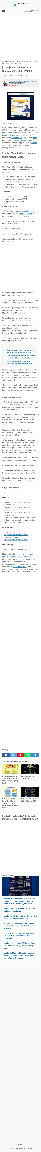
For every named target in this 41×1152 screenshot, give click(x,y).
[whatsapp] (27, 755)
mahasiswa (20, 140)
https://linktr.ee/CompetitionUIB (16, 535)
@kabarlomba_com (29, 211)
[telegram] (35, 755)
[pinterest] (20, 755)
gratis (35, 138)
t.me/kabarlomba (25, 214)
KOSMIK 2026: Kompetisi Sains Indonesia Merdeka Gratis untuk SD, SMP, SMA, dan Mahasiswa (19, 925)
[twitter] (13, 755)
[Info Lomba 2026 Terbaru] (20, 4)
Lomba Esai (6, 135)
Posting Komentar (21, 75)
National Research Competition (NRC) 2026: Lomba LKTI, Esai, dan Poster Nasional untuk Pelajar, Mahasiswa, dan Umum (20, 901)
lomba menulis (16, 138)
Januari (34, 143)
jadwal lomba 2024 (19, 567)
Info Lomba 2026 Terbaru (23, 1149)
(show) (14, 123)
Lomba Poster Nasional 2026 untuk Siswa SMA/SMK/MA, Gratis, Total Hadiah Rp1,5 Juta (19, 945)
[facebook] (6, 755)
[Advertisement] (20, 37)
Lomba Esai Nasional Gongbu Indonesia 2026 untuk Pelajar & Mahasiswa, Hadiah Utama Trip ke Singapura (19, 955)
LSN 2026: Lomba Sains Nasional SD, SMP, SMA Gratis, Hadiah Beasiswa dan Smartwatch (20, 935)
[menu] (4, 11)
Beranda (20, 1144)
